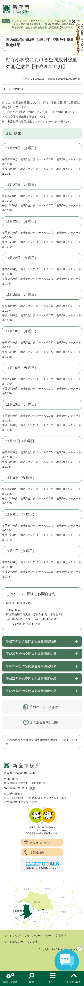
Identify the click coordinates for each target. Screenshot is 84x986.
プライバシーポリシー (38, 935)
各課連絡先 (37, 852)
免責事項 (60, 935)
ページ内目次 (15, 88)
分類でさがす (35, 21)
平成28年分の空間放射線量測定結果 (31, 641)
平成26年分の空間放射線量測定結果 (31, 666)
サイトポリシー (13, 941)
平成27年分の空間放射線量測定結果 (31, 653)
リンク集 (32, 941)
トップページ (19, 21)
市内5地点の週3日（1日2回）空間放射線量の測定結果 (49, 24)
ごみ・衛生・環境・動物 (67, 21)
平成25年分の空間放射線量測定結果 (31, 678)
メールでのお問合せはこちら (24, 623)
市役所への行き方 (41, 842)
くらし (48, 21)
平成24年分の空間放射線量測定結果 (31, 691)
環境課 (10, 602)
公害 (16, 24)
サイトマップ (12, 935)
